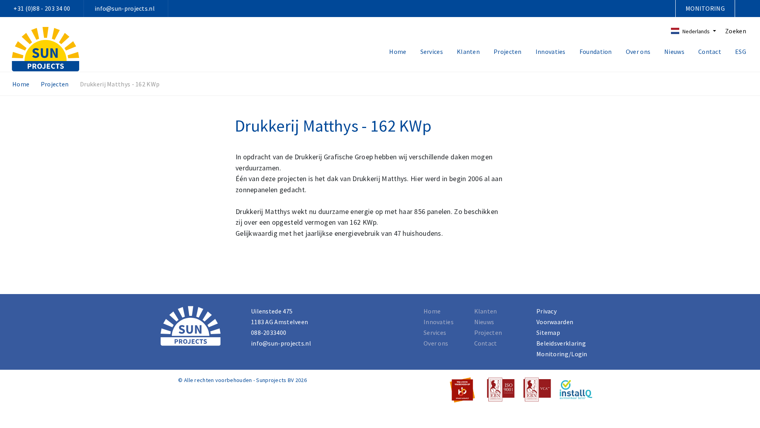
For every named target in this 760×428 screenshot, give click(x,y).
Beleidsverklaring (561, 343)
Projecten (508, 51)
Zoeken (735, 31)
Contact (709, 51)
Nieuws (674, 51)
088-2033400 (268, 332)
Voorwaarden (554, 322)
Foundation (596, 51)
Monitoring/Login (561, 354)
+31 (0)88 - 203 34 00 (41, 8)
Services (431, 51)
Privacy (546, 311)
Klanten (468, 51)
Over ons (638, 51)
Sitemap (548, 332)
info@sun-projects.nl (125, 8)
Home (397, 51)
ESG (740, 51)
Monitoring (705, 8)
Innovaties (551, 51)
